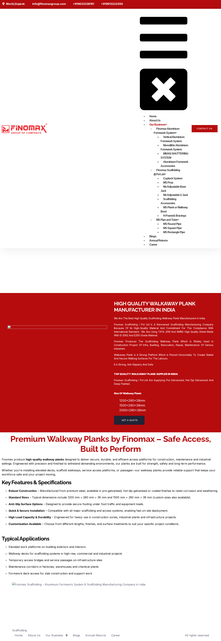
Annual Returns (95, 635)
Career (115, 635)
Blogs (76, 635)
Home (19, 635)
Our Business (54, 635)
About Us (34, 635)
